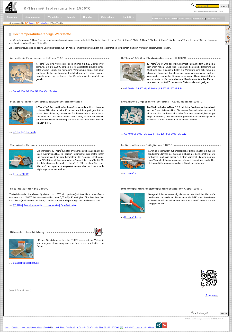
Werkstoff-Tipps (58, 327)
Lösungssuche (32, 17)
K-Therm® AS (158, 19)
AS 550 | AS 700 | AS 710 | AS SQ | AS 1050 (35, 91)
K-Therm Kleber (132, 217)
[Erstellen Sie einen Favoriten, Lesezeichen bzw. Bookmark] (228, 39)
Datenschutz (36, 327)
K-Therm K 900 (21, 174)
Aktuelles (12, 17)
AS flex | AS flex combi (24, 132)
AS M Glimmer (171, 19)
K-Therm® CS (199, 19)
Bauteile (71, 17)
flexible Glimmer (185, 19)
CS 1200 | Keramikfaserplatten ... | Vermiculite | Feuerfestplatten (44, 205)
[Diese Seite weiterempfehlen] (227, 44)
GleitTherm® (92, 327)
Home (31, 23)
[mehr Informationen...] (20, 290)
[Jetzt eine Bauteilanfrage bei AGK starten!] (228, 30)
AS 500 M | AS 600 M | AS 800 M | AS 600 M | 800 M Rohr (153, 88)
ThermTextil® (104, 327)
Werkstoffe (53, 17)
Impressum (25, 327)
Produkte (15, 327)
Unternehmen (108, 17)
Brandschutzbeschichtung (26, 263)
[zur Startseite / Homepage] (10, 11)
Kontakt (127, 17)
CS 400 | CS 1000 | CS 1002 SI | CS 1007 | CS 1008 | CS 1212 (155, 134)
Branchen (88, 17)
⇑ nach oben (212, 295)
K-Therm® (81, 327)
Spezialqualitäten (213, 19)
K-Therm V (130, 173)
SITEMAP (116, 327)
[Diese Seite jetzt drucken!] (228, 34)
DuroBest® (70, 327)
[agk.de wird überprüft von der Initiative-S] (138, 327)
